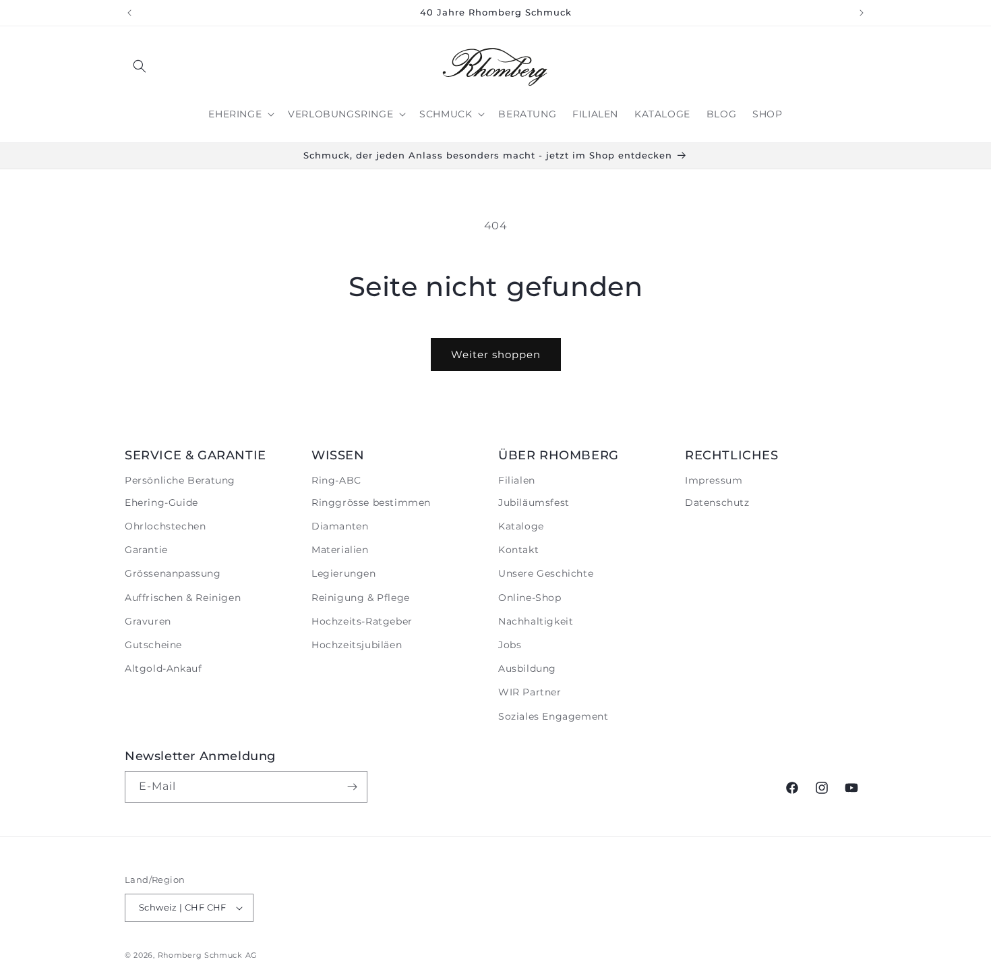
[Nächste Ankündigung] (861, 13)
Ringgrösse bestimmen (371, 502)
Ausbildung (527, 668)
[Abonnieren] (352, 787)
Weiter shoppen (496, 354)
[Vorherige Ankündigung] (129, 13)
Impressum (713, 480)
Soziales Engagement (553, 716)
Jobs (509, 645)
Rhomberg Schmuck (200, 955)
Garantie (146, 550)
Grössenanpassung (173, 573)
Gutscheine (153, 645)
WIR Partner (530, 692)
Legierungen (343, 573)
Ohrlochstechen (165, 526)
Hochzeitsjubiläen (356, 645)
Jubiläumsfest (534, 502)
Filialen (516, 480)
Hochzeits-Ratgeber (362, 621)
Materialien (340, 550)
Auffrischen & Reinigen (183, 598)
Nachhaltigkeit (535, 621)
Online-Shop (530, 598)
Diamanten (339, 526)
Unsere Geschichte (545, 573)
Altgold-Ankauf (163, 668)
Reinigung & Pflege (360, 598)
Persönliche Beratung (180, 480)
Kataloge (521, 526)
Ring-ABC (336, 480)
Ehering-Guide (161, 502)
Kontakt (518, 550)
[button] (139, 66)
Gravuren (148, 621)
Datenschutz (717, 502)
